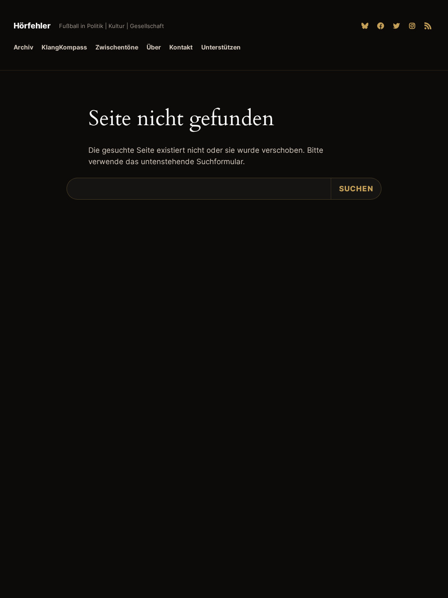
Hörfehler (32, 25)
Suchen (356, 188)
